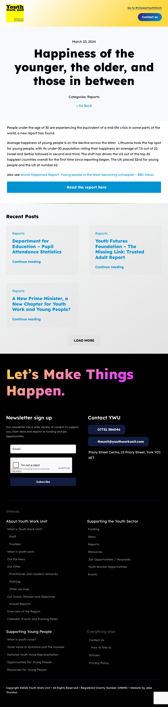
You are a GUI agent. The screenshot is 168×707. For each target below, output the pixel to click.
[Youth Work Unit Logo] (15, 6)
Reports (18, 233)
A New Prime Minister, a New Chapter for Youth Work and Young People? (41, 304)
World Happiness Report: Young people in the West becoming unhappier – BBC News (87, 175)
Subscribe (43, 482)
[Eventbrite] (22, 697)
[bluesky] (30, 697)
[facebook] (7, 697)
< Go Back (84, 106)
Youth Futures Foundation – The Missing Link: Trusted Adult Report (119, 249)
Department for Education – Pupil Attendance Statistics (36, 246)
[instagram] (15, 697)
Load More (84, 340)
